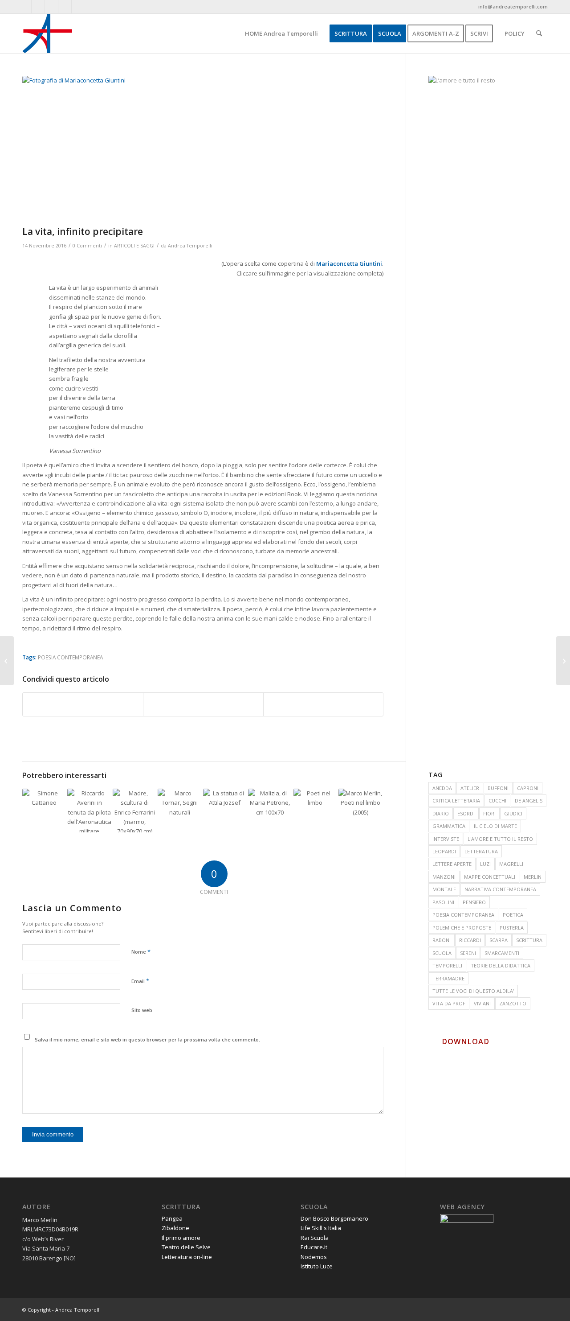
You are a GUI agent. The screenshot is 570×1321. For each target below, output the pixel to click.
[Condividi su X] (203, 704)
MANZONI (444, 876)
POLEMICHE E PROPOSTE (461, 927)
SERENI (468, 953)
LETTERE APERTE (452, 863)
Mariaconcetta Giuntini (349, 263)
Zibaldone (175, 1228)
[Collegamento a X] (51, 6)
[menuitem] (281, 33)
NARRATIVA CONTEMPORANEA (500, 889)
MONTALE (444, 889)
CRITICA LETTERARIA (456, 800)
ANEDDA (442, 788)
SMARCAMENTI (501, 953)
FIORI (489, 813)
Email (140, 981)
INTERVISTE (445, 838)
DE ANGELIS (528, 800)
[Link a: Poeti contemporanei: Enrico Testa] (315, 810)
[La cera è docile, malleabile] (7, 660)
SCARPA (498, 940)
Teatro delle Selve (186, 1247)
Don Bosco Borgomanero (334, 1218)
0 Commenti (87, 246)
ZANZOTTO (512, 1003)
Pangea (172, 1218)
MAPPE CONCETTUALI (489, 876)
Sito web (141, 1010)
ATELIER (469, 788)
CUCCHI (497, 800)
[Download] (433, 1041)
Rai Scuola (315, 1238)
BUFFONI (498, 788)
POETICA (513, 914)
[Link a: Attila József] (225, 810)
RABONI (441, 940)
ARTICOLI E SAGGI (134, 246)
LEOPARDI (444, 851)
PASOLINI (443, 902)
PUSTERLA (512, 927)
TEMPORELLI (447, 965)
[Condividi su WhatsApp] (323, 704)
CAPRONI (527, 788)
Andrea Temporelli (190, 246)
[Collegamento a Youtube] (38, 6)
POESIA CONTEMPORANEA (70, 657)
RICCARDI (470, 940)
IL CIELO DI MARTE (495, 826)
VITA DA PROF (448, 1003)
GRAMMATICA (448, 826)
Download (465, 1041)
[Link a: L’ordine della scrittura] (270, 810)
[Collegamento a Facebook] (24, 6)
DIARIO (440, 813)
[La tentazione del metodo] (563, 660)
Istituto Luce (317, 1266)
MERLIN (533, 876)
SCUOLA (442, 953)
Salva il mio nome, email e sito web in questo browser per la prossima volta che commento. (147, 1039)
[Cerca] (539, 33)
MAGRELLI (511, 863)
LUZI (485, 863)
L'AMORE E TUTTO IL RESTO (500, 838)
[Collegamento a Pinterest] (64, 6)
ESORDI (466, 813)
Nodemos (314, 1257)
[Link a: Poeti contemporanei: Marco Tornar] (179, 810)
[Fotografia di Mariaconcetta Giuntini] (202, 148)
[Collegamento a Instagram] (78, 6)
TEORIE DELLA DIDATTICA (500, 965)
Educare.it (314, 1247)
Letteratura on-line (187, 1257)
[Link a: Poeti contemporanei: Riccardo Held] (360, 810)
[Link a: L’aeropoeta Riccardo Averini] (89, 810)
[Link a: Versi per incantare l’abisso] (134, 810)
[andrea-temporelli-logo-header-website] (47, 33)
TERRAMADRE (448, 978)
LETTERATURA (481, 851)
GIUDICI (513, 813)
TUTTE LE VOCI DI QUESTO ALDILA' (473, 991)
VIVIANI (482, 1003)
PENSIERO (474, 902)
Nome (141, 951)
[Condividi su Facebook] (83, 704)
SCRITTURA (529, 940)
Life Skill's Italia (321, 1228)
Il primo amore (181, 1238)
